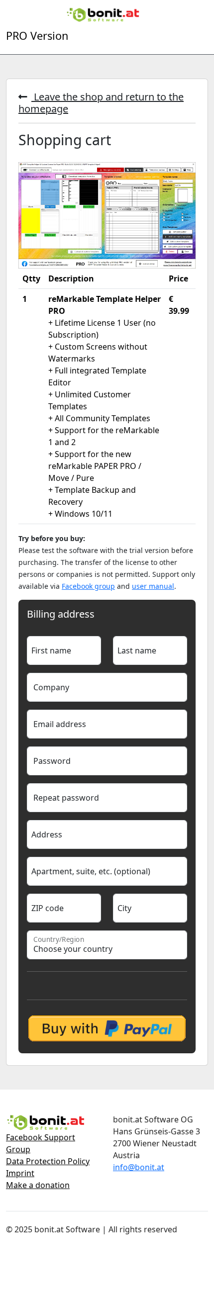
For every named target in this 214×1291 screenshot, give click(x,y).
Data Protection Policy (48, 1161)
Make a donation (38, 1185)
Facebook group (88, 586)
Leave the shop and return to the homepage (101, 102)
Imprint (20, 1173)
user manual (153, 586)
